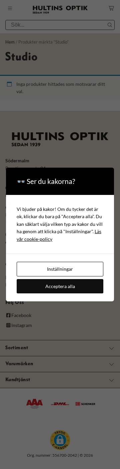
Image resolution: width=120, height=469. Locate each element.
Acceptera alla (60, 286)
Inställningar (60, 269)
